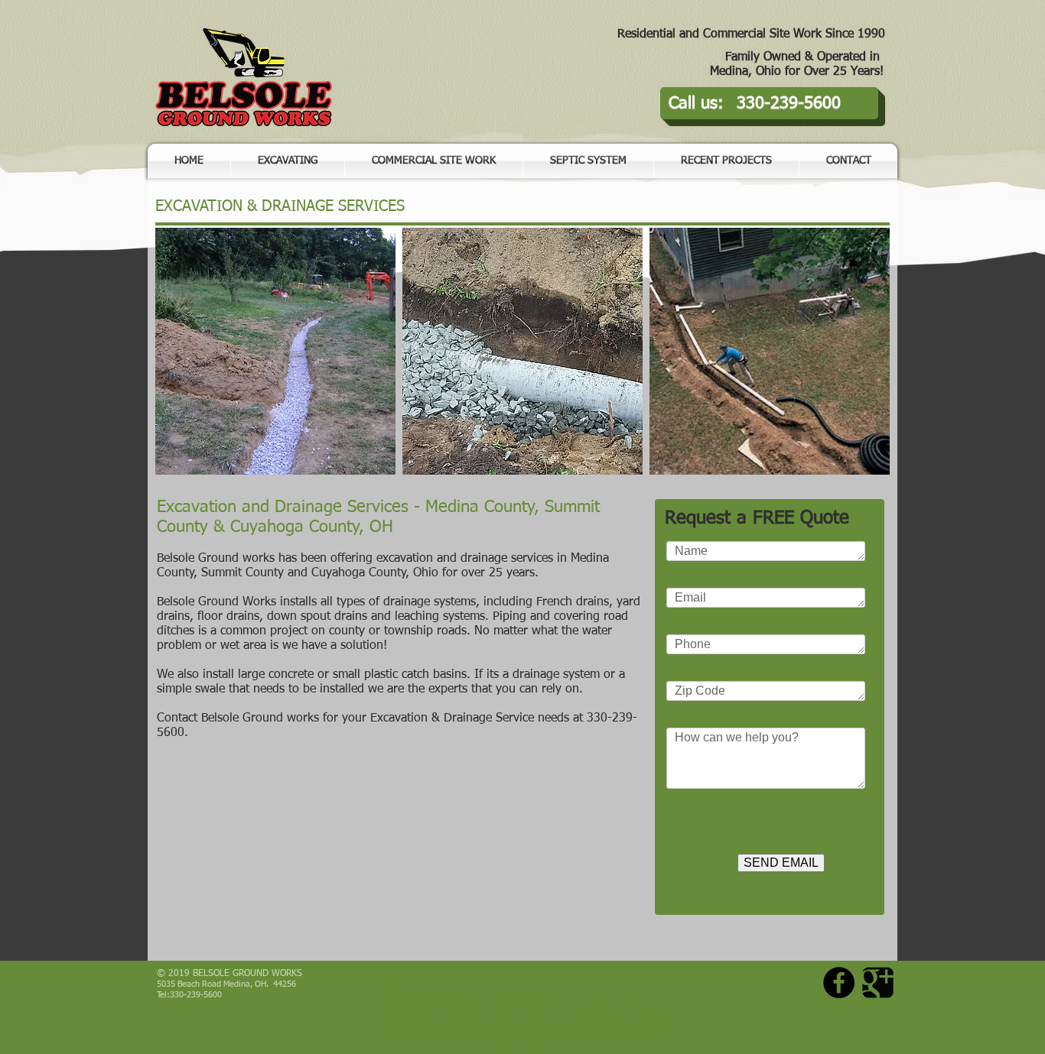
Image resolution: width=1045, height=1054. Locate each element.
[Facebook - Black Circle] (839, 982)
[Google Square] (878, 982)
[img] (275, 351)
